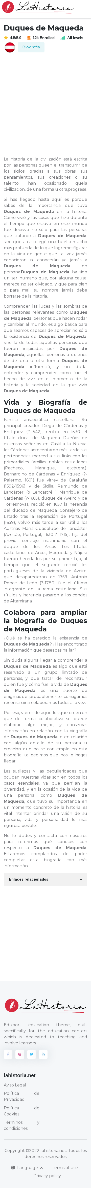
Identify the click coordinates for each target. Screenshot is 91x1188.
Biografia (31, 47)
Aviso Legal (15, 1085)
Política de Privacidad (21, 1096)
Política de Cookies (21, 1111)
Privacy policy (47, 1175)
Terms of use (65, 1167)
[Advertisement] (45, 104)
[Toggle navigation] (84, 7)
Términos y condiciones (21, 1125)
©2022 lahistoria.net (46, 1150)
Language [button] (28, 1167)
